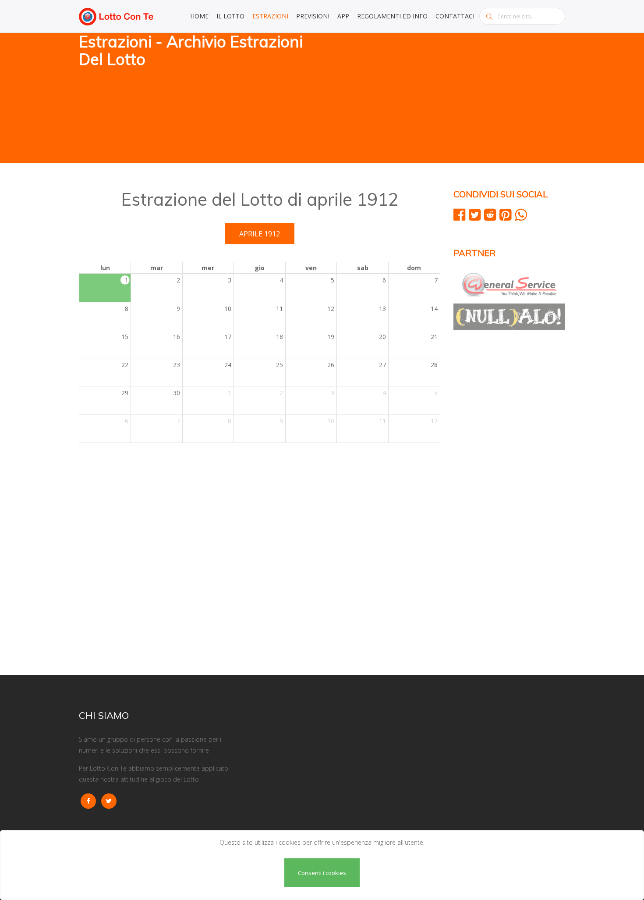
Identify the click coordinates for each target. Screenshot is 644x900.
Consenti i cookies (322, 873)
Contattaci (454, 16)
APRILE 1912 (259, 234)
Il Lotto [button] (230, 16)
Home (199, 16)
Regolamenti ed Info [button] (392, 16)
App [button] (343, 16)
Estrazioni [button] (270, 16)
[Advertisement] (447, 98)
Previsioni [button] (312, 16)
